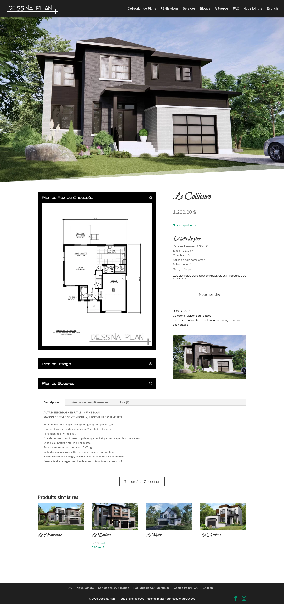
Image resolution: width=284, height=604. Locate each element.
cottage (225, 320)
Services (189, 8)
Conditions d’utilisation (113, 587)
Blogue (205, 8)
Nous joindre (252, 8)
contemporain (211, 320)
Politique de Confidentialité (151, 587)
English (272, 8)
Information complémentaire (89, 402)
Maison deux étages (198, 315)
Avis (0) (124, 402)
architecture (194, 320)
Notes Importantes (184, 225)
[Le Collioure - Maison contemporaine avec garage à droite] (209, 377)
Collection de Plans (142, 8)
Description (51, 402)
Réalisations (169, 8)
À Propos (222, 8)
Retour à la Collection (142, 481)
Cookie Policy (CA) (186, 587)
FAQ (236, 8)
